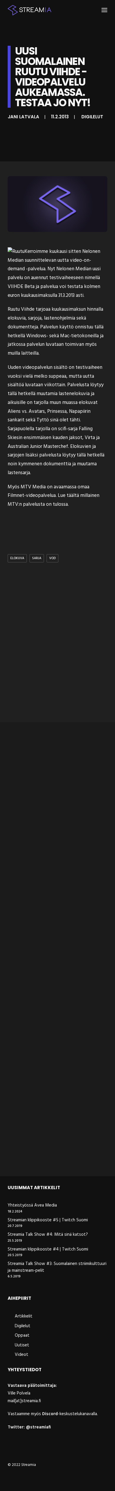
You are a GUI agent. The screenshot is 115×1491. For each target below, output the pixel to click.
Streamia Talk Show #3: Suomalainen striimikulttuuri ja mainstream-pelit (57, 1267)
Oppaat (22, 1335)
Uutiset (22, 1345)
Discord (50, 1414)
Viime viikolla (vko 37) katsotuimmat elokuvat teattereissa (57, 1043)
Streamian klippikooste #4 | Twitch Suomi (48, 1249)
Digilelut (92, 117)
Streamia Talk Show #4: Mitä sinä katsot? (48, 1234)
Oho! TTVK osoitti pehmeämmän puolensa (51, 1153)
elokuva (17, 558)
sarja (36, 558)
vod (52, 558)
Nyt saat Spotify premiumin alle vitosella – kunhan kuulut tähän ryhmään (50, 930)
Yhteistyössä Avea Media (32, 1205)
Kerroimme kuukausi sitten (52, 252)
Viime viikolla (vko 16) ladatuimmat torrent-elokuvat (55, 817)
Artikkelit (23, 1316)
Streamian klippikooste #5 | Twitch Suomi (48, 1220)
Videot (21, 1354)
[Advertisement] (57, 654)
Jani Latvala (23, 117)
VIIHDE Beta (21, 287)
